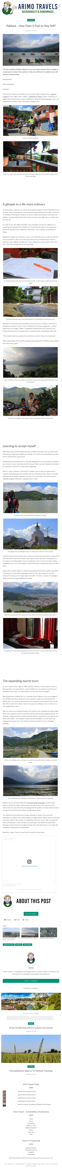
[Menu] (60, 5)
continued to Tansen (35, 96)
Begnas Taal (9, 944)
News (31, 1023)
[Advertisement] (31, 191)
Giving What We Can (31, 1150)
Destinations (31, 1123)
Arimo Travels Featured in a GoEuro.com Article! (31, 1028)
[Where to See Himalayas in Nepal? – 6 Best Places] (11, 932)
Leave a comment (31, 981)
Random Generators (31, 1127)
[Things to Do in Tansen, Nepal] (29, 932)
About (31, 1121)
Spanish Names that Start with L (27, 1101)
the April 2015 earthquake (36, 803)
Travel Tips (31, 1132)
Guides (31, 1066)
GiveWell (31, 1152)
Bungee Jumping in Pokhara (47, 938)
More (31, 1134)
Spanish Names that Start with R (27, 1098)
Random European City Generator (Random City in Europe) (34, 1104)
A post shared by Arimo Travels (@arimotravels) (29, 889)
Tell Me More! (31, 914)
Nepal (19, 944)
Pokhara (28, 944)
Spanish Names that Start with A (27, 1094)
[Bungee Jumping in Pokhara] (48, 932)
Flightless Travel (31, 1125)
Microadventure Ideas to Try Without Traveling (31, 1071)
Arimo (31, 968)
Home (31, 1119)
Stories (31, 20)
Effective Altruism (31, 1148)
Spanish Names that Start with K (27, 1091)
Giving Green (31, 1154)
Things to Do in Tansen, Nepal (29, 938)
